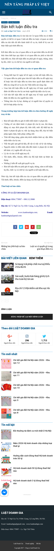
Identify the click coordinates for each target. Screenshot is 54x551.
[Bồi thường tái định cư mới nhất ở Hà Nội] (6, 434)
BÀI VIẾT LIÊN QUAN (13, 258)
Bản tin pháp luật (6, 269)
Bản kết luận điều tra (10, 36)
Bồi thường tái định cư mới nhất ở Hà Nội (32, 431)
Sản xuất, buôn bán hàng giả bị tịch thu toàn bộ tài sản (32, 277)
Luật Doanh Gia (18, 543)
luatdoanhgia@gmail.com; (16, 524)
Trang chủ (4, 18)
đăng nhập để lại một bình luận (27, 317)
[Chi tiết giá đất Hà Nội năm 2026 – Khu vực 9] (6, 401)
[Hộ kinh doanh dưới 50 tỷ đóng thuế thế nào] (6, 472)
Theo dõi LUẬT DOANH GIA (18, 328)
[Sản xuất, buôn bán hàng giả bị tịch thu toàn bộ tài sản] (7, 279)
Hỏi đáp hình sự (14, 22)
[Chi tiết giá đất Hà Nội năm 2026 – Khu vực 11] (6, 376)
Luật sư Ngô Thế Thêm (12, 31)
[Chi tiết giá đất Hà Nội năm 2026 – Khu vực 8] (6, 414)
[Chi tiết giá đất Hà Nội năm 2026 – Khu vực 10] (6, 387)
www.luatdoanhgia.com (27, 212)
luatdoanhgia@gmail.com (11, 216)
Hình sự (13, 18)
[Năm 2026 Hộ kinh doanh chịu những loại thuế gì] (6, 447)
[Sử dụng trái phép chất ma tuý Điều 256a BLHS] (7, 267)
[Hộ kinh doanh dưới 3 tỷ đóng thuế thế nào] (6, 484)
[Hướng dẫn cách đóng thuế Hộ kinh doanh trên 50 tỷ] (6, 459)
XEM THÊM (36, 258)
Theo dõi (9, 335)
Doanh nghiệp (29, 543)
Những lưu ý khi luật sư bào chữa (13, 247)
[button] (50, 12)
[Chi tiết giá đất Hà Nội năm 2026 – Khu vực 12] (6, 364)
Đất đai (38, 543)
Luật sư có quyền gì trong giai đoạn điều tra (41, 247)
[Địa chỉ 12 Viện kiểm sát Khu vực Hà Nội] (7, 291)
